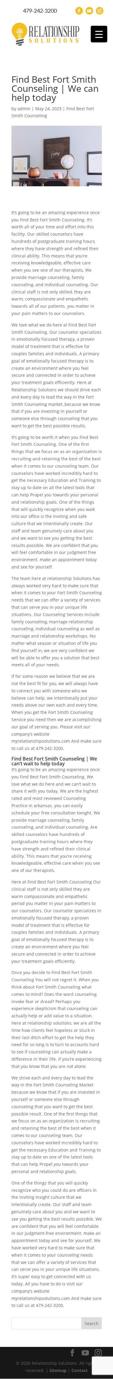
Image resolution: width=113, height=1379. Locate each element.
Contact (79, 1370)
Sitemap (58, 1370)
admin (23, 108)
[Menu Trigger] (99, 34)
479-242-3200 (40, 10)
